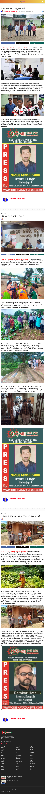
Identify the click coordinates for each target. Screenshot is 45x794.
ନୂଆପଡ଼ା (17, 757)
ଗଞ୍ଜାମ (2, 769)
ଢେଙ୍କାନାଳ (18, 749)
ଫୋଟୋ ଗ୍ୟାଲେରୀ (19, 761)
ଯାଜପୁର (31, 757)
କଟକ (2, 752)
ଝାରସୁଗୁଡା (17, 747)
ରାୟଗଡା (31, 760)
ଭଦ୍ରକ (31, 749)
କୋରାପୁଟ (2, 761)
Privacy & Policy (13, 789)
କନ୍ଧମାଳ (2, 753)
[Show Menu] (2, 1)
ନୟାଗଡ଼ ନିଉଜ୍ (18, 755)
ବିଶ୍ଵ (31, 746)
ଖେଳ (2, 764)
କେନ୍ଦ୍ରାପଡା (3, 760)
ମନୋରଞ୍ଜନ (32, 750)
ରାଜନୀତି (31, 758)
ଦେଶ (16, 752)
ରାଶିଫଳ (31, 761)
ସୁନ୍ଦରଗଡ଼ (32, 766)
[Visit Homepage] (22, 2)
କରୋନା (2, 755)
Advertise (7, 789)
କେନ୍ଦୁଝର (3, 758)
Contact (19, 789)
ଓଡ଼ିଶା (5, 5)
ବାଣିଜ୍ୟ (17, 766)
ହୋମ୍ (32, 11)
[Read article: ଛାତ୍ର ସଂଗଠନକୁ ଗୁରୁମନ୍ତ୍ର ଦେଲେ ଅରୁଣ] (3, 782)
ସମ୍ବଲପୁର (32, 764)
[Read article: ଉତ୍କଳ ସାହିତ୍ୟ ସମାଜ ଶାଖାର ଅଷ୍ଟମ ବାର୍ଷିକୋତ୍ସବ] (3, 777)
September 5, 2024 (22, 11)
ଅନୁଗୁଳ (2, 747)
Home (2, 5)
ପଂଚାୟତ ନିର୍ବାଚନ (18, 758)
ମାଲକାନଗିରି (32, 755)
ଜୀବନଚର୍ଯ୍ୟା (18, 746)
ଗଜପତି (30, 11)
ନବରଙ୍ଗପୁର (18, 753)
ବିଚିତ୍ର (17, 769)
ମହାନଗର (31, 753)
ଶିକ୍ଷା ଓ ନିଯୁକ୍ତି (33, 763)
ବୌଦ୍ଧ (31, 747)
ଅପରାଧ (2, 749)
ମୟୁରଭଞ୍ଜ (32, 752)
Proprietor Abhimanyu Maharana (11, 11)
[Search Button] (43, 1)
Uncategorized (4, 746)
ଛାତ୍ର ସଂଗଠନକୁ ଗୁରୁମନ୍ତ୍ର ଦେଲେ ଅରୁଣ (13, 780)
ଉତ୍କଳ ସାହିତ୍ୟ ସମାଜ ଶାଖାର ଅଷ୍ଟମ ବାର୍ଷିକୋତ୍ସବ (14, 776)
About (2, 789)
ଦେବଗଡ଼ (17, 750)
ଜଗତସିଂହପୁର (3, 771)
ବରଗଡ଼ (17, 763)
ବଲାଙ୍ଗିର (17, 764)
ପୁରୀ (16, 760)
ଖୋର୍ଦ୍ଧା (2, 766)
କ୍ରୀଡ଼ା (2, 763)
